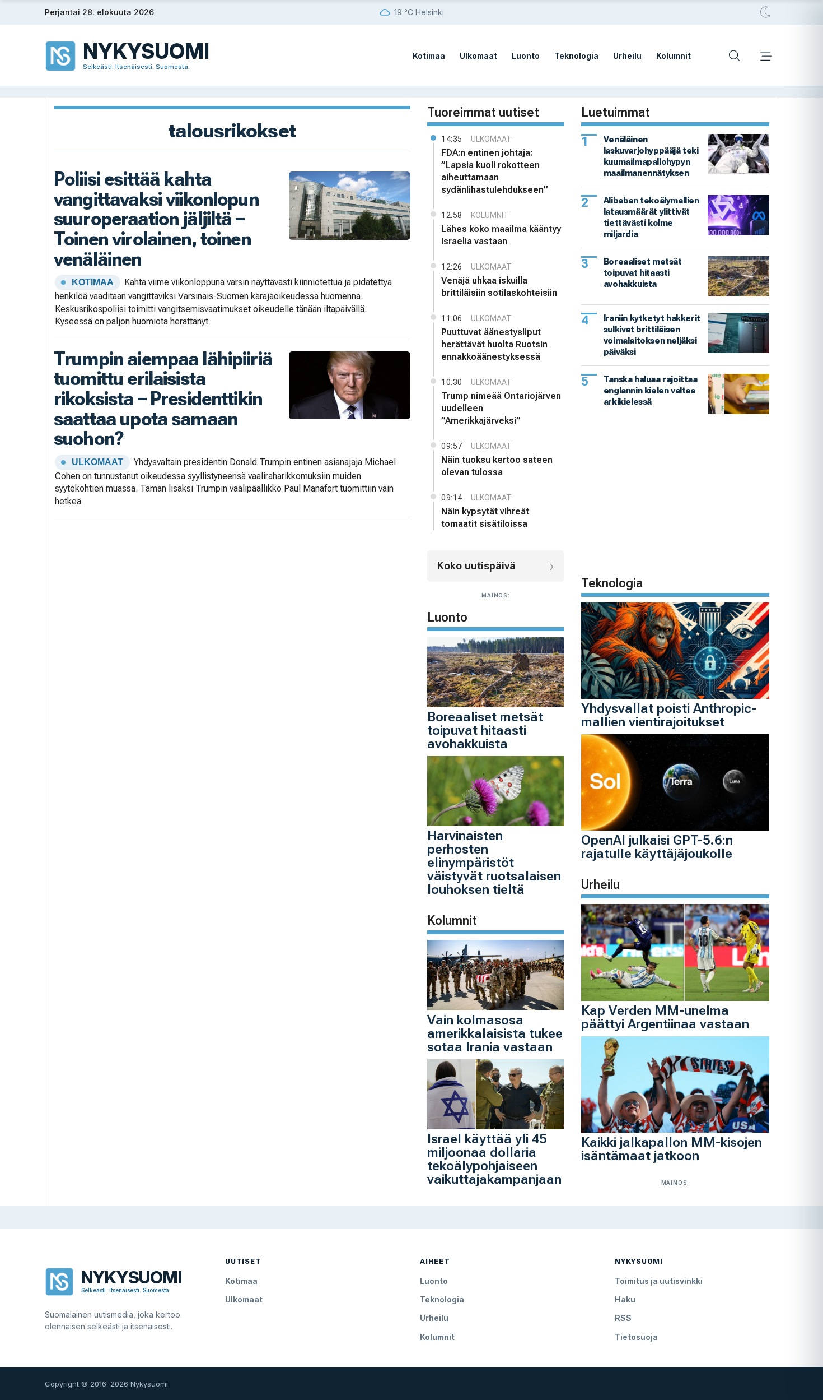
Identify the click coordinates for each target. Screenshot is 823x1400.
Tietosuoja (636, 1337)
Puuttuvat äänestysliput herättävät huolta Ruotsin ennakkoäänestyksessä (494, 344)
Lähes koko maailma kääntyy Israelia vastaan (501, 235)
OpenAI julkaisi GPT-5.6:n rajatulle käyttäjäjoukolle (657, 846)
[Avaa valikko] (766, 56)
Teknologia (576, 56)
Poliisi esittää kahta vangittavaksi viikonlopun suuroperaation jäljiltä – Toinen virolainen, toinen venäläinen (156, 219)
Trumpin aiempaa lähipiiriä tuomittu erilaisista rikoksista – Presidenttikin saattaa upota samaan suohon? (163, 398)
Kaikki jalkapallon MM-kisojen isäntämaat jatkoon (671, 1148)
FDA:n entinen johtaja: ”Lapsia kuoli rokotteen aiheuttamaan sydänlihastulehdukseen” (494, 171)
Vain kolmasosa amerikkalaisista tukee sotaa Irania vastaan (495, 1033)
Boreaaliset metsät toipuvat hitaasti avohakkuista (485, 730)
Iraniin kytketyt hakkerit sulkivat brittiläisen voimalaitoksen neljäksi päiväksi (652, 335)
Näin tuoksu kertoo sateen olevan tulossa (497, 466)
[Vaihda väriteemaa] (766, 12)
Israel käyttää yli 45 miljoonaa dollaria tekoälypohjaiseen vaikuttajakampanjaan (494, 1159)
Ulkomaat (478, 56)
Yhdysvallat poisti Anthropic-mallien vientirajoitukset (668, 715)
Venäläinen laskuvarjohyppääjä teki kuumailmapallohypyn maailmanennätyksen (651, 156)
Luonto (526, 56)
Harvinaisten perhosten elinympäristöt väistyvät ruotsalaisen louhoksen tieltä (494, 862)
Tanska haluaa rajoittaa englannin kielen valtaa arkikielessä (651, 390)
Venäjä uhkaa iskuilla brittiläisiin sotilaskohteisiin (499, 286)
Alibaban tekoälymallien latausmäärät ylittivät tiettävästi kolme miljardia (651, 217)
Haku (625, 1299)
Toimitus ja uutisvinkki (659, 1281)
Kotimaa (429, 56)
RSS (623, 1318)
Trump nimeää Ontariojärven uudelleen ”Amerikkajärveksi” (501, 408)
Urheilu (627, 56)
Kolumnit (673, 56)
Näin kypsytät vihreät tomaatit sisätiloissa (485, 517)
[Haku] (734, 56)
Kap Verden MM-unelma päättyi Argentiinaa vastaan (665, 1017)
